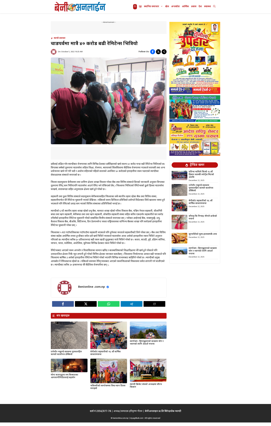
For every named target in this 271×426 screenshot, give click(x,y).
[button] (214, 6)
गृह (140, 6)
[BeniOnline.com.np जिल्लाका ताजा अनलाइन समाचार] (80, 6)
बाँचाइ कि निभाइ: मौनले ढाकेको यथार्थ (203, 217)
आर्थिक (185, 6)
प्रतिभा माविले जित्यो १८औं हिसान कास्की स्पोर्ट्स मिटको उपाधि (201, 175)
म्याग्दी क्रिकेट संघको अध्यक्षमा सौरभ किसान (146, 386)
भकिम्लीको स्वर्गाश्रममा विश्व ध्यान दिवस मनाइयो (107, 387)
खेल (167, 6)
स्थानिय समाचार (151, 6)
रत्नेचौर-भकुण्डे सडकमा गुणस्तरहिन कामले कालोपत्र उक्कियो (66, 353)
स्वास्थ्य (207, 6)
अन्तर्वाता (175, 6)
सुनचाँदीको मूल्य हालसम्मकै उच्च (203, 234)
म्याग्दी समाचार (59, 38)
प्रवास (193, 6)
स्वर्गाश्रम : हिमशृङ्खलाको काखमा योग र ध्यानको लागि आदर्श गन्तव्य (147, 343)
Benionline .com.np (91, 287)
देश (200, 6)
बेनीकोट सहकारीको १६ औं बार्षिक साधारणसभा (105, 353)
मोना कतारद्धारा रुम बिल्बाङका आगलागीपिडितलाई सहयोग (64, 376)
